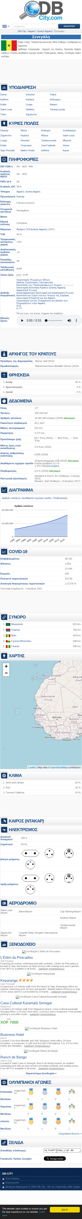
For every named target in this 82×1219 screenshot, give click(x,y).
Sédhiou (30, 109)
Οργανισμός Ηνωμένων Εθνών (33, 279)
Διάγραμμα (69, 418)
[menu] (6, 26)
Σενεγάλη (41, 37)
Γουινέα (14, 646)
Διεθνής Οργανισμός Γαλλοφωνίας (34, 282)
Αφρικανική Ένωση (26, 290)
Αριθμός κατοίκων (10, 418)
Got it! (65, 1209)
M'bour (44, 135)
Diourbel (30, 94)
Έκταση (5, 413)
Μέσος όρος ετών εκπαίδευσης (10, 446)
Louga (29, 104)
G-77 (19, 308)
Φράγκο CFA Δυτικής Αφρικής (31, 229)
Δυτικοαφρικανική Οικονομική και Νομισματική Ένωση (44, 292)
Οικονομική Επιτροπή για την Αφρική (35, 298)
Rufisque (46, 130)
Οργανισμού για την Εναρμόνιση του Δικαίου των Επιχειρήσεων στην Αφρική (42, 301)
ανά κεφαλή (52, 466)
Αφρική (20, 191)
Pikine (54, 42)
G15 (18, 305)
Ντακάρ (34, 42)
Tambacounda (57, 109)
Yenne (66, 145)
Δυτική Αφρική (33, 191)
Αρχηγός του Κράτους (52, 49)
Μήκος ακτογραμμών (12, 428)
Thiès (3, 114)
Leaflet (32, 767)
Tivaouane (26, 145)
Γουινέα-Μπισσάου (20, 641)
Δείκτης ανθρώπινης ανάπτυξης (12, 454)
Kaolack (30, 99)
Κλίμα (6, 56)
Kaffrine (4, 99)
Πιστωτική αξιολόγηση (13, 478)
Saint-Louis (6, 109)
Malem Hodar (28, 150)
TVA (2, 234)
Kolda (3, 104)
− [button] (6, 673)
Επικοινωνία (12, 1182)
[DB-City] (41, 21)
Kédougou (55, 99)
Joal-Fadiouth (48, 145)
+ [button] (6, 666)
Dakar (3, 94)
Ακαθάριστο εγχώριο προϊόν (16, 463)
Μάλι (13, 635)
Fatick (53, 94)
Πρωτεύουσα (7, 196)
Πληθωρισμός (8, 471)
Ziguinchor (22, 45)
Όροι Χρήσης (12, 1178)
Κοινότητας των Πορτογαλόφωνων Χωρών (39, 285)
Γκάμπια (15, 629)
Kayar (66, 150)
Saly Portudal (7, 150)
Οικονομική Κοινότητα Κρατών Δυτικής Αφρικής (41, 287)
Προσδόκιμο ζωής (10, 439)
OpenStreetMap (59, 767)
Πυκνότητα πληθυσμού (13, 423)
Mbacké (67, 140)
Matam (53, 104)
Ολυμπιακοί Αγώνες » (70, 1133)
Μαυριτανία (16, 624)
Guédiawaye (69, 130)
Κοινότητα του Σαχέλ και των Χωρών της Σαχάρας (42, 295)
